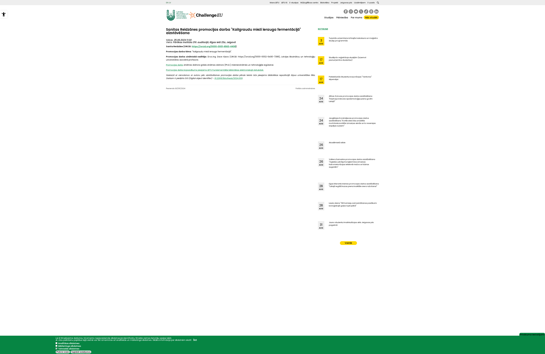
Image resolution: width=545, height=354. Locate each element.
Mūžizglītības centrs (309, 3)
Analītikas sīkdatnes (68, 343)
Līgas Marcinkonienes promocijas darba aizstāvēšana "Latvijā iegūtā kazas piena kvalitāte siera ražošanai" (354, 185)
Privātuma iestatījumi (532, 334)
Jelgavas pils (346, 3)
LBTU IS (284, 3)
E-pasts (371, 3)
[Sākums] (177, 20)
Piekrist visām (62, 352)
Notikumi (323, 29)
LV (170, 2)
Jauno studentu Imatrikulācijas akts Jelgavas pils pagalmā (351, 223)
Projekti (334, 3)
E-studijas (293, 3)
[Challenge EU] (206, 20)
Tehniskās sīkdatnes (68, 348)
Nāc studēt (371, 17)
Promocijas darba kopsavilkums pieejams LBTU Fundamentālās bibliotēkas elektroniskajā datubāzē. (215, 70)
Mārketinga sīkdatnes (69, 346)
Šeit (195, 340)
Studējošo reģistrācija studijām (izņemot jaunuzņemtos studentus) (347, 58)
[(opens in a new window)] (345, 11)
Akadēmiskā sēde (337, 142)
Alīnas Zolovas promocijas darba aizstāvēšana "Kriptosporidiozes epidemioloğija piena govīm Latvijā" (351, 99)
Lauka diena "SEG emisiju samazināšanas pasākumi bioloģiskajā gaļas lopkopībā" (353, 204)
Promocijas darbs (174, 64)
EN (167, 2)
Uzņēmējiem (360, 3)
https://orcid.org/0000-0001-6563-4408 (214, 46)
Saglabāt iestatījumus (80, 352)
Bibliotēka (324, 3)
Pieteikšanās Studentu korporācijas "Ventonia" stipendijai (350, 78)
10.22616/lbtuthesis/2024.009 (228, 78)
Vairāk (348, 243)
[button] (3, 14)
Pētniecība (342, 17)
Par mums (356, 17)
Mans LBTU (274, 3)
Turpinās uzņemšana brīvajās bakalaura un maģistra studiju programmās (353, 39)
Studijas (329, 17)
